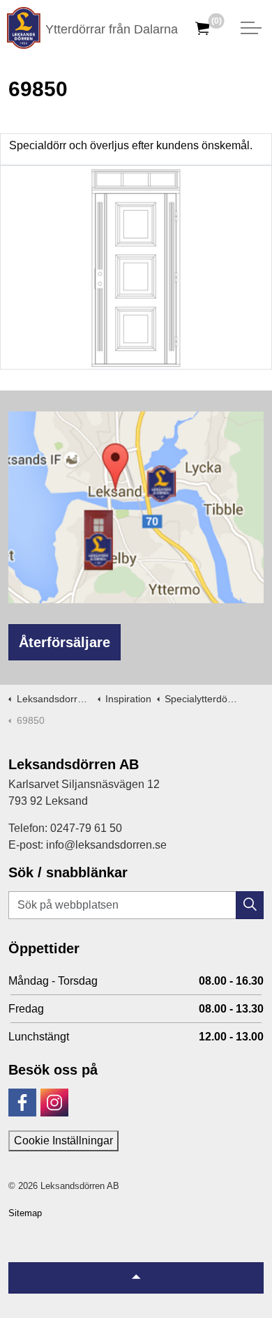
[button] (250, 905)
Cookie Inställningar (63, 1140)
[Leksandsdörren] (23, 28)
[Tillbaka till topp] (136, 1278)
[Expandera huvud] (251, 28)
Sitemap (25, 1213)
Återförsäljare (64, 642)
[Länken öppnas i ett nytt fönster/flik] (22, 1102)
